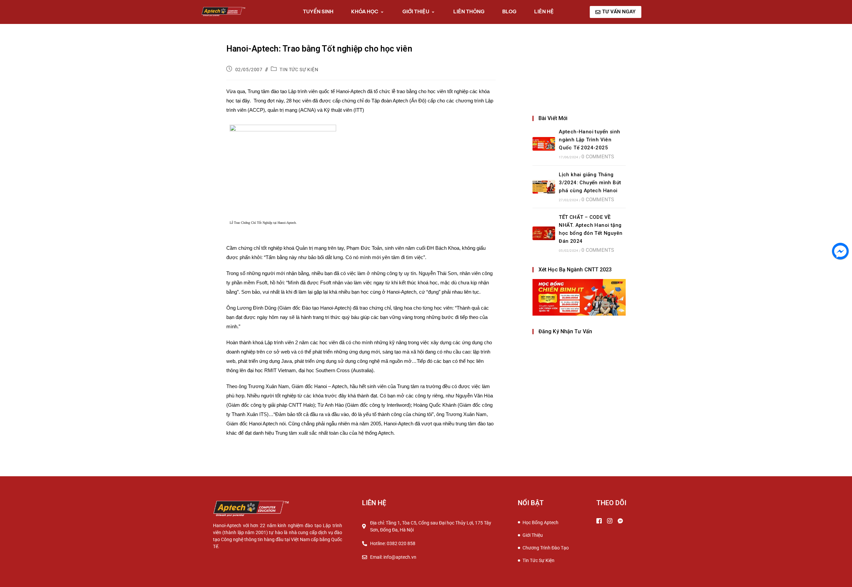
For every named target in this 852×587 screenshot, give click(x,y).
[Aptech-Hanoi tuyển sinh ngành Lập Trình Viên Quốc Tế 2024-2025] (543, 144)
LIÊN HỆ (544, 11)
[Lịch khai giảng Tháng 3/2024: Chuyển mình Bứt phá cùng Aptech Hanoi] (543, 187)
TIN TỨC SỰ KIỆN (299, 69)
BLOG (509, 11)
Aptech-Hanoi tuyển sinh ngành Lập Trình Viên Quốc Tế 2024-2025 (589, 140)
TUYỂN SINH (318, 11)
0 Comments (597, 157)
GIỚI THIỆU (415, 11)
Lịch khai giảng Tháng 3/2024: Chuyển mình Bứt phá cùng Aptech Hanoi (590, 183)
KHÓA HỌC (364, 11)
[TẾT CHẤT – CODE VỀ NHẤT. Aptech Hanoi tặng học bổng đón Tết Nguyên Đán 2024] (543, 233)
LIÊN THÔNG (469, 11)
